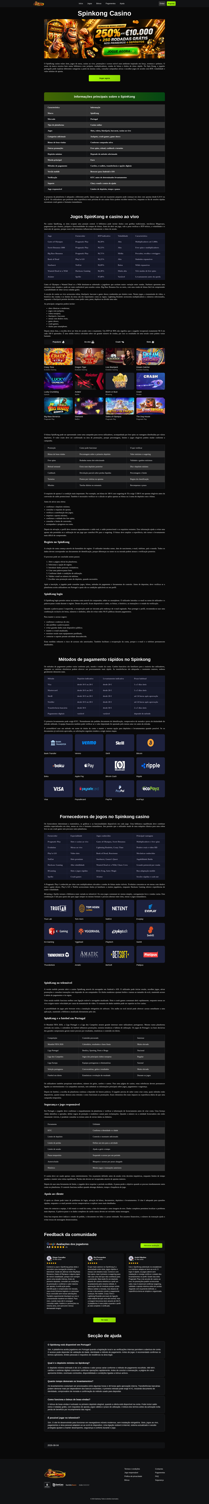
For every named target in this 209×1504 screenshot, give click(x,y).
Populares (57, 342)
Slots (149, 342)
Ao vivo (87, 342)
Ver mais (104, 1320)
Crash (118, 342)
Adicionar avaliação (151, 1245)
